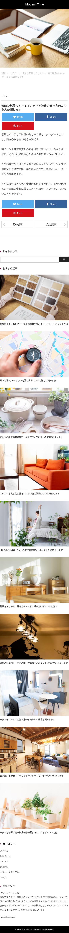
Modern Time (31, 929)
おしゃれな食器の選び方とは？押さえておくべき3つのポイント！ (31, 437)
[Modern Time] (34, 4)
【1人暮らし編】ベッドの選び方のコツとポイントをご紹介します (31, 550)
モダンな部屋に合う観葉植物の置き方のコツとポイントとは (28, 832)
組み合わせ (5, 856)
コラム (4, 96)
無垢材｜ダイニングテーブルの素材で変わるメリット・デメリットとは (34, 324)
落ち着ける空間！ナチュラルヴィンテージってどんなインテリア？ (32, 776)
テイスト (4, 861)
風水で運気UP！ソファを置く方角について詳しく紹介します (29, 380)
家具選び (4, 867)
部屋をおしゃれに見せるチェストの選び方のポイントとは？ (28, 606)
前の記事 (18, 224)
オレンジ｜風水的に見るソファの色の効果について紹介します (29, 493)
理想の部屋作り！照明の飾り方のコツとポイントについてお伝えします (34, 663)
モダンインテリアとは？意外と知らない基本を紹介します (27, 719)
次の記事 (51, 224)
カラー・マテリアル (9, 872)
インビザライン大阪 (9, 893)
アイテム (4, 851)
